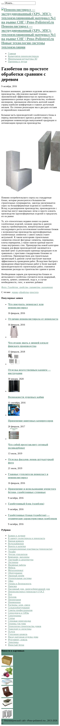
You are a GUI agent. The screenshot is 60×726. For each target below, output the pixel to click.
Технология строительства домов (24, 626)
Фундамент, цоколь (17, 639)
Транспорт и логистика (19, 629)
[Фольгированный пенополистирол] (7, 707)
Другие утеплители (18, 554)
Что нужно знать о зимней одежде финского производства (28, 344)
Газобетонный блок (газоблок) (26, 503)
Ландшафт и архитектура (20, 559)
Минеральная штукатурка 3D (22, 59)
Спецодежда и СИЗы (18, 613)
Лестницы (13, 562)
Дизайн (12, 551)
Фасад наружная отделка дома (23, 637)
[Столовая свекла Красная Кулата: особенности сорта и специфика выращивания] (7, 677)
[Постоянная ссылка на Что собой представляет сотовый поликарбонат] (14, 439)
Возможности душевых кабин (26, 397)
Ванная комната (16, 541)
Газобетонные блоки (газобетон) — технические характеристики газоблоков (32, 517)
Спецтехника (14, 615)
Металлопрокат (15, 570)
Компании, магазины (18, 557)
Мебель (11, 567)
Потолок (12, 597)
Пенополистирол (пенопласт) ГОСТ (26, 591)
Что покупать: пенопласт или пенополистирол (26, 306)
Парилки (12, 586)
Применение (14, 602)
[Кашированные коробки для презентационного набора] (7, 696)
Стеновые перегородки (19, 621)
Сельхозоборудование (19, 607)
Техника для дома (17, 623)
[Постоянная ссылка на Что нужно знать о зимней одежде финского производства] (14, 337)
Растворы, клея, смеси (19, 605)
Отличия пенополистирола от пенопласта (33, 319)
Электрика (13, 642)
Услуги (11, 631)
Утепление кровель (17, 634)
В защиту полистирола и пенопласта (26, 538)
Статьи (11, 618)
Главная (12, 53)
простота (34, 292)
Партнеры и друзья (17, 61)
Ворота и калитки (17, 546)
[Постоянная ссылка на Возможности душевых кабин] (14, 391)
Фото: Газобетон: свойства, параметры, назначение (27, 287)
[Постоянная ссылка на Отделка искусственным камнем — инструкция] (14, 364)
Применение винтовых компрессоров (30, 420)
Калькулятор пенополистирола (23, 56)
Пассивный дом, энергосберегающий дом (29, 589)
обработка (24, 292)
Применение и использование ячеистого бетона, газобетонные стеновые (32, 490)
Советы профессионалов (20, 610)
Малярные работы (17, 565)
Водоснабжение (16, 543)
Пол (10, 594)
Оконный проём (16, 575)
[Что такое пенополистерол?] (7, 718)
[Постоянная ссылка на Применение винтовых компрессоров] (14, 415)
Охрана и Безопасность (19, 583)
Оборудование (15, 573)
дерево (15, 292)
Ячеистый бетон (16, 645)
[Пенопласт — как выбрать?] (7, 684)
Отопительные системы (20, 578)
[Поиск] (2, 3)
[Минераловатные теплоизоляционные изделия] (7, 665)
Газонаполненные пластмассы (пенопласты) (30, 549)
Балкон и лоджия (16, 535)
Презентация (14, 599)
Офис (11, 581)
